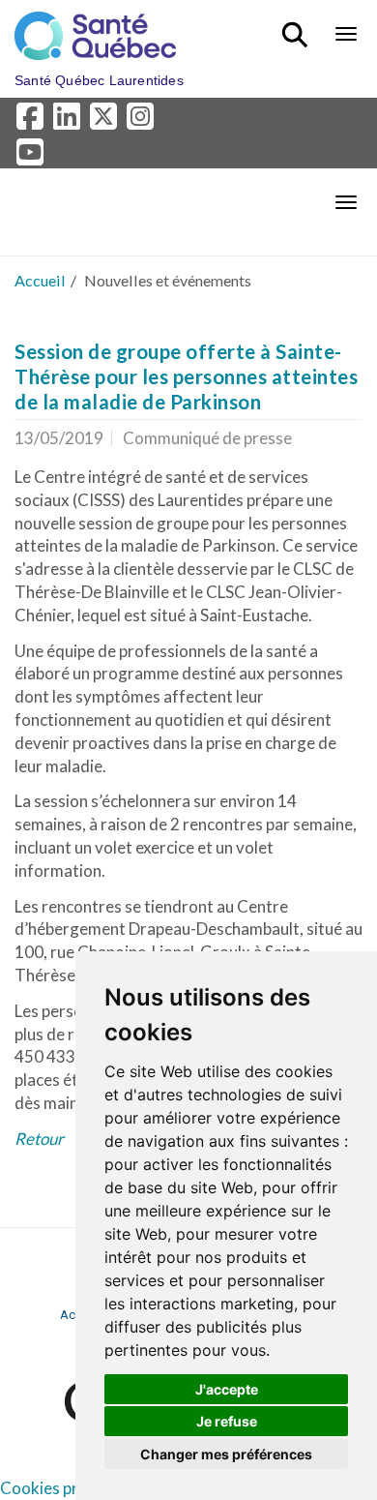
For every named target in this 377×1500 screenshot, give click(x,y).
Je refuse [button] (226, 1421)
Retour (39, 1138)
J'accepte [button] (226, 1389)
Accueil (40, 280)
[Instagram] (142, 121)
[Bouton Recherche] (298, 26)
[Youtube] (31, 156)
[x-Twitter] (106, 121)
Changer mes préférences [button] (226, 1454)
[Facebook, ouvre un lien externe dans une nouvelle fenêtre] (32, 121)
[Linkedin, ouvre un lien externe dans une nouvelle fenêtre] (69, 121)
